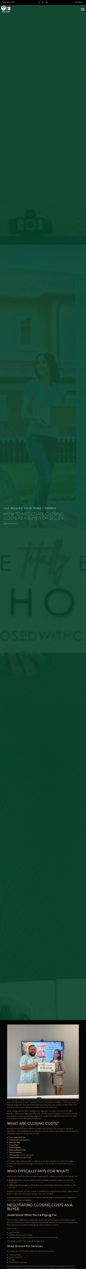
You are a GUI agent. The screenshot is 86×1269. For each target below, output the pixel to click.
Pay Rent (78, 2)
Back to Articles (11, 523)
